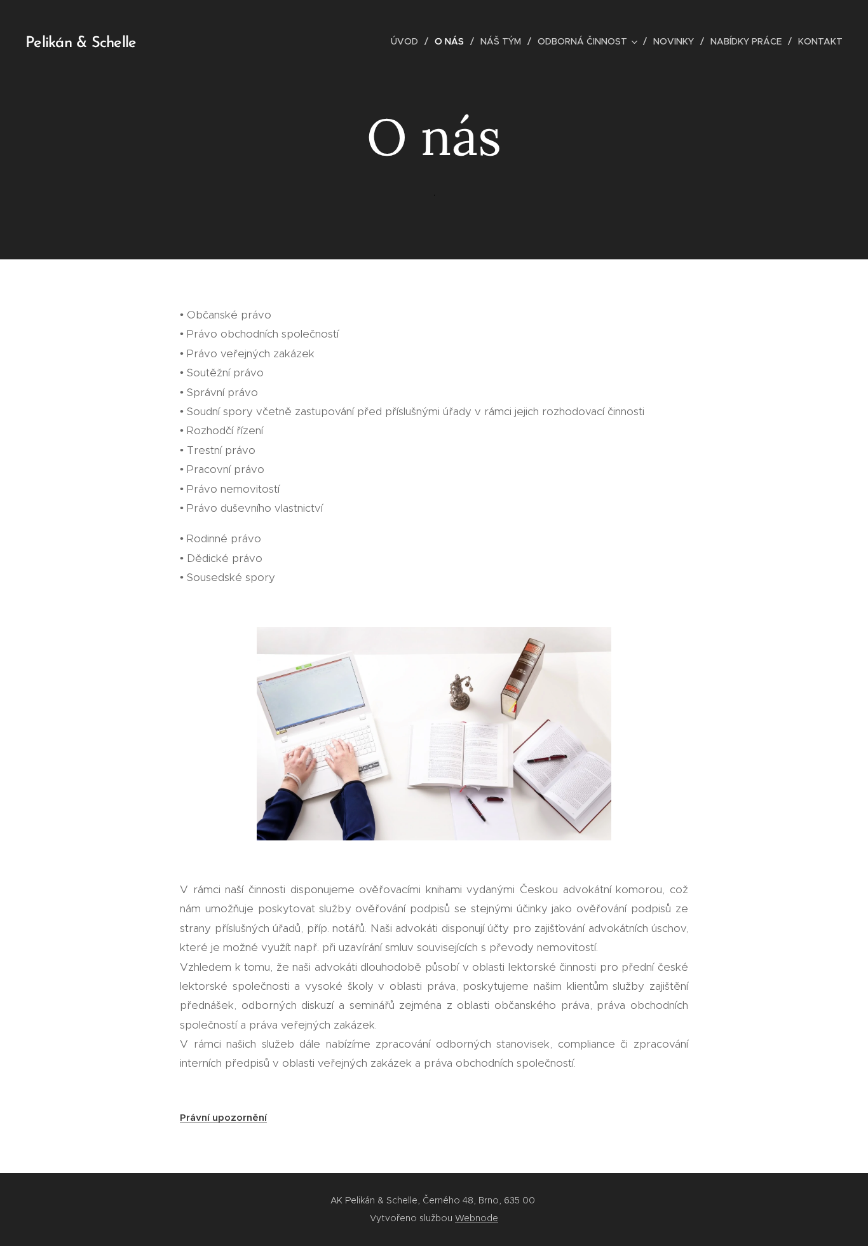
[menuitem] (408, 41)
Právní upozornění (223, 1117)
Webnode (476, 1218)
